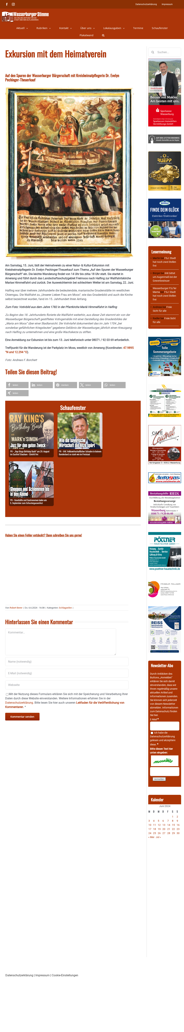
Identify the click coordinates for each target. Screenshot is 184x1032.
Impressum (42, 975)
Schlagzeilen (65, 607)
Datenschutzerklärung (162, 736)
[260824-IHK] (80, 414)
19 (159, 829)
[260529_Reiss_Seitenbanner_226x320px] (164, 608)
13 (163, 824)
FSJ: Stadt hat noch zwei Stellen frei (164, 262)
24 (149, 833)
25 (154, 833)
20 (163, 829)
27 (163, 833)
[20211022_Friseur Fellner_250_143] (164, 581)
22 (173, 829)
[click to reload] (164, 761)
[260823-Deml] (31, 463)
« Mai (151, 837)
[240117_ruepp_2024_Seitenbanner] (164, 153)
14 (168, 824)
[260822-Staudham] (31, 414)
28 (168, 833)
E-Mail (154, 719)
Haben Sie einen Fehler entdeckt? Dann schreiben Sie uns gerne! (43, 535)
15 (173, 824)
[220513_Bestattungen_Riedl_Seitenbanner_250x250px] (164, 493)
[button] (103, 35)
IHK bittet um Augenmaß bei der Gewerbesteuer (165, 277)
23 (178, 829)
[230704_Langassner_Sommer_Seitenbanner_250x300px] (164, 338)
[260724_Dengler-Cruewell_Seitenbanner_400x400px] (164, 386)
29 (173, 833)
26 (159, 833)
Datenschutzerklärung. (19, 702)
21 (168, 829)
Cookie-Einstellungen (65, 975)
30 (178, 833)
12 (159, 824)
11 (154, 824)
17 (149, 829)
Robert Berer (16, 607)
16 (178, 824)
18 (154, 829)
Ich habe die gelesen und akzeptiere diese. (162, 738)
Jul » (158, 837)
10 (149, 824)
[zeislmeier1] (164, 474)
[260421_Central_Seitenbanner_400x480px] (164, 426)
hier (156, 715)
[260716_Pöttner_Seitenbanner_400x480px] (164, 533)
